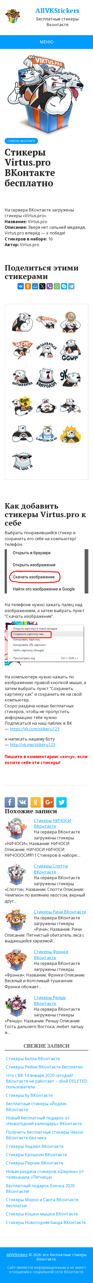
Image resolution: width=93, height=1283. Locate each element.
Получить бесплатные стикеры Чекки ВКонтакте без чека (44, 1135)
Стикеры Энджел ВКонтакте (35, 1146)
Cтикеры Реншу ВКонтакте (50, 1000)
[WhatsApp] (57, 286)
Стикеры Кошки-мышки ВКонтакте (42, 1214)
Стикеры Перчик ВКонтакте (34, 1163)
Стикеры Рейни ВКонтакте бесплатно (44, 1067)
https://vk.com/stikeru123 (34, 729)
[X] (42, 286)
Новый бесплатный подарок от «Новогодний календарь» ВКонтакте (44, 1120)
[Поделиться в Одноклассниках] (35, 802)
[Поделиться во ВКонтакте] (23, 802)
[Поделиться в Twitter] (61, 802)
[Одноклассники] (28, 286)
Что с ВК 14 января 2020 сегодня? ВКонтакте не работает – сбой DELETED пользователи (46, 1081)
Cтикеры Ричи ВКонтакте (60, 912)
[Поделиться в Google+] (48, 802)
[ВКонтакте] (21, 286)
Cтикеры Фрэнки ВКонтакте (51, 954)
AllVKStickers (57, 10)
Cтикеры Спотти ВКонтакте (51, 869)
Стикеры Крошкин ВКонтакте (36, 1154)
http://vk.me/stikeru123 (32, 744)
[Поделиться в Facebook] (10, 802)
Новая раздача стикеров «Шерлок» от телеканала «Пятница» (45, 1174)
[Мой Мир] (35, 286)
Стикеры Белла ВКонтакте (33, 1058)
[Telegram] (71, 286)
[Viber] (50, 286)
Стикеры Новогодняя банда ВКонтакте (46, 1222)
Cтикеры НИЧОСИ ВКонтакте (52, 823)
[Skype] (64, 286)
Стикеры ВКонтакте (21, 141)
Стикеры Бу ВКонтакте (29, 1095)
